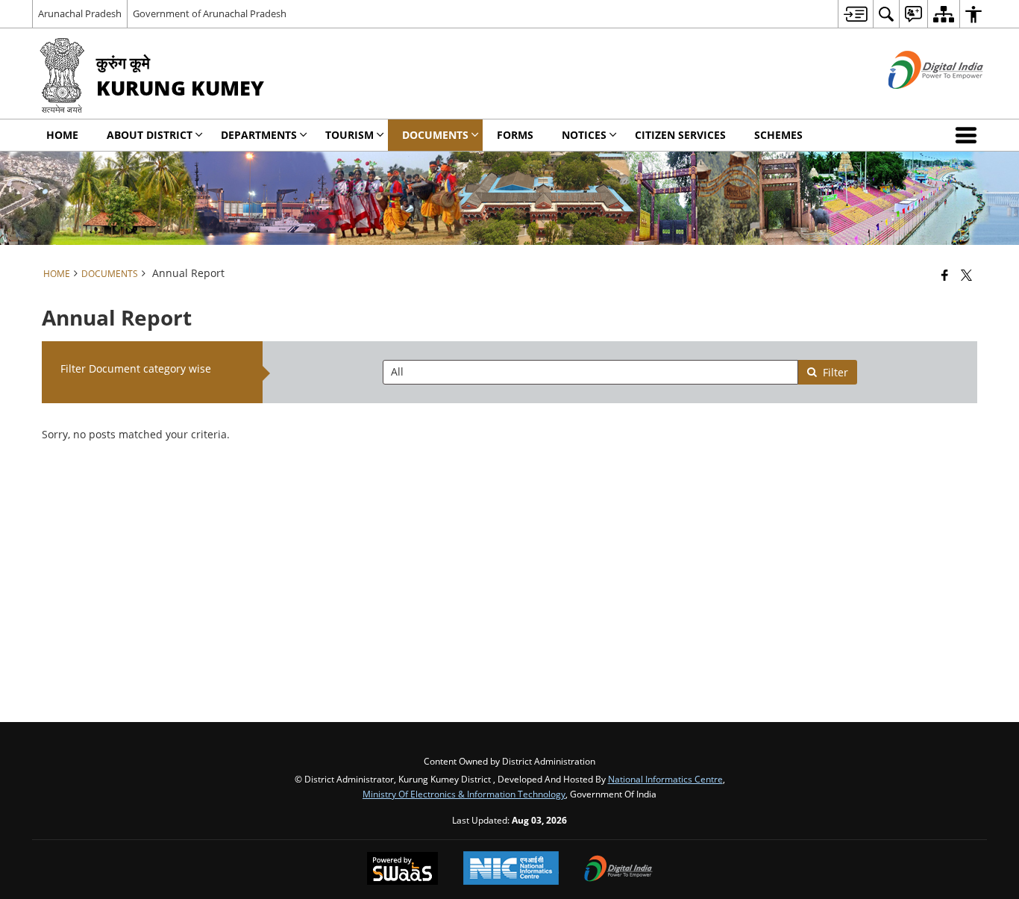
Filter (835, 372)
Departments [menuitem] (259, 135)
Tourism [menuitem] (349, 135)
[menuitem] (855, 14)
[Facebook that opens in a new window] (944, 275)
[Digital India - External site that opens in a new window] (917, 101)
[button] (969, 135)
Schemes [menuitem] (778, 135)
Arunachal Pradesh (80, 13)
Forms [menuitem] (515, 135)
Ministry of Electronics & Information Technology (464, 794)
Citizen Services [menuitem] (680, 135)
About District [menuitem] (149, 135)
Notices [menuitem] (584, 135)
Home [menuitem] (62, 135)
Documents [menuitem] (435, 135)
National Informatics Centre (665, 779)
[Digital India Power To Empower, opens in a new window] (618, 870)
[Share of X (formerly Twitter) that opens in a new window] (966, 275)
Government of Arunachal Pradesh (209, 13)
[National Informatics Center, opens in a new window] (511, 869)
